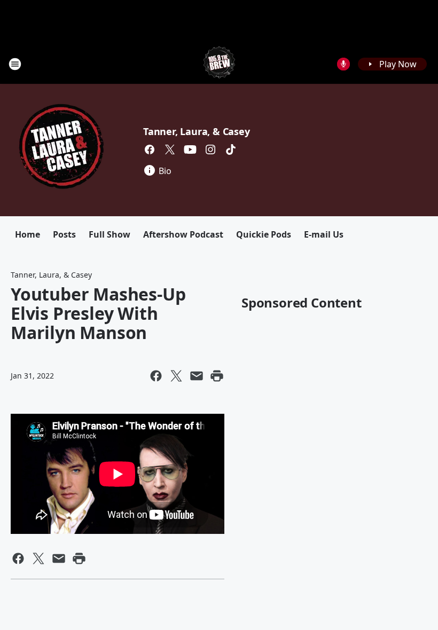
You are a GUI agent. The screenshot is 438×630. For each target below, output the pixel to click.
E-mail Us (323, 234)
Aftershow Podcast (183, 234)
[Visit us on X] (169, 149)
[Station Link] (219, 63)
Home (27, 234)
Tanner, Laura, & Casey (196, 131)
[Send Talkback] (343, 64)
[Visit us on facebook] (149, 149)
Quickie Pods (263, 234)
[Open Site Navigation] (15, 64)
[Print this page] (216, 375)
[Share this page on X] (176, 375)
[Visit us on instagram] (210, 149)
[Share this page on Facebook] (155, 375)
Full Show (109, 234)
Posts (64, 234)
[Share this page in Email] (196, 375)
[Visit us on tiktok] (230, 149)
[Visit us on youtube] (190, 149)
